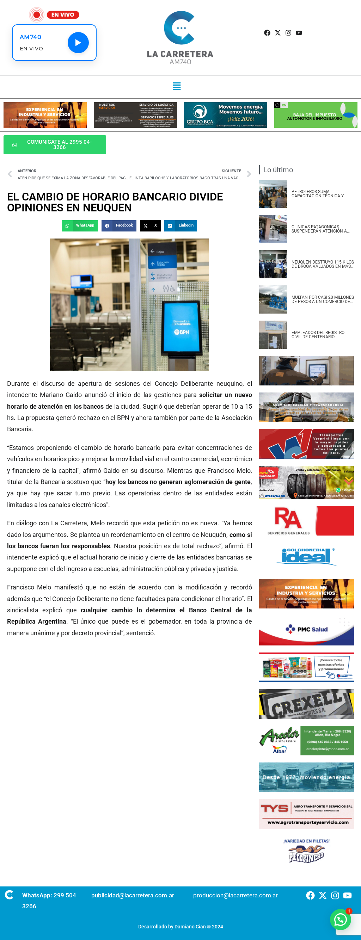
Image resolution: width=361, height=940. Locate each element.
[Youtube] (299, 33)
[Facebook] (267, 33)
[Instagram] (288, 33)
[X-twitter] (277, 33)
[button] (177, 86)
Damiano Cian (190, 926)
